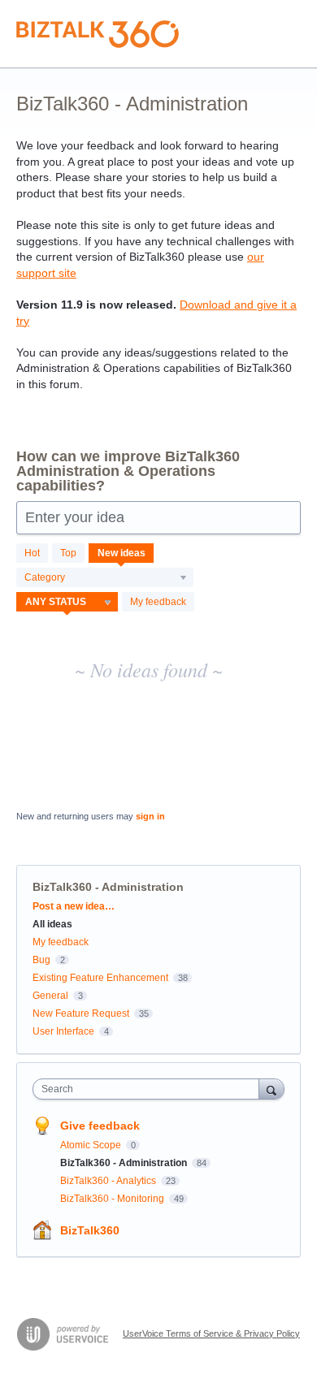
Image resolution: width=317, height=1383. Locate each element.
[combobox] (149, 1089)
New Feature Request (81, 1013)
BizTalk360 (89, 1230)
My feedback (158, 601)
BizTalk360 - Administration (124, 1163)
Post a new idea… (74, 906)
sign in (150, 816)
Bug (41, 960)
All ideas (52, 924)
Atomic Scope (92, 1145)
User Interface (63, 1031)
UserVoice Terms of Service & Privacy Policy (211, 1333)
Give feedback (100, 1125)
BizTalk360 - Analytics (109, 1180)
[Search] (271, 1088)
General (50, 995)
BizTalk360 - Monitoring (113, 1198)
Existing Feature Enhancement (100, 977)
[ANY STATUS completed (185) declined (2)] (67, 601)
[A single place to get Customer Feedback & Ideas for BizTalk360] (97, 34)
